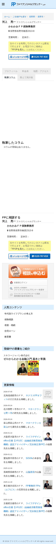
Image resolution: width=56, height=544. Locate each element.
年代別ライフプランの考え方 (18, 313)
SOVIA (29, 458)
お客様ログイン (28, 282)
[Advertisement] (28, 112)
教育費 (7, 337)
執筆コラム (9, 77)
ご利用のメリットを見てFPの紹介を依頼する (28, 271)
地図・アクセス (41, 71)
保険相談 (8, 319)
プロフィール (11, 71)
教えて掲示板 (26, 77)
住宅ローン (9, 331)
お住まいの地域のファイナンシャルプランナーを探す (28, 289)
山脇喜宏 (30, 472)
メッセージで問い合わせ (20, 57)
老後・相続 (9, 325)
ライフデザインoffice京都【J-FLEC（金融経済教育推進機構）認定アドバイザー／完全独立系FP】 (25, 441)
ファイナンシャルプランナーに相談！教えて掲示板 (28, 295)
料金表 (25, 71)
